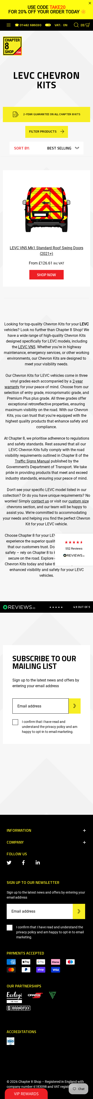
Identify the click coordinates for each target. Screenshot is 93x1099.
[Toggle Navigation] (8, 25)
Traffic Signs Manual (32, 461)
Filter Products (43, 131)
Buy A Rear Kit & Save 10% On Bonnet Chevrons (51, 114)
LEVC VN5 (26, 347)
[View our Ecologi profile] (14, 997)
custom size (78, 501)
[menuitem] (35, 995)
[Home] (12, 45)
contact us (40, 501)
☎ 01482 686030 (28, 25)
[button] (74, 549)
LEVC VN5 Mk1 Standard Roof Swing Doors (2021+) (46, 251)
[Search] (76, 25)
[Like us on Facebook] (24, 862)
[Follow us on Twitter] (10, 862)
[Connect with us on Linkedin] (38, 862)
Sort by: (22, 148)
